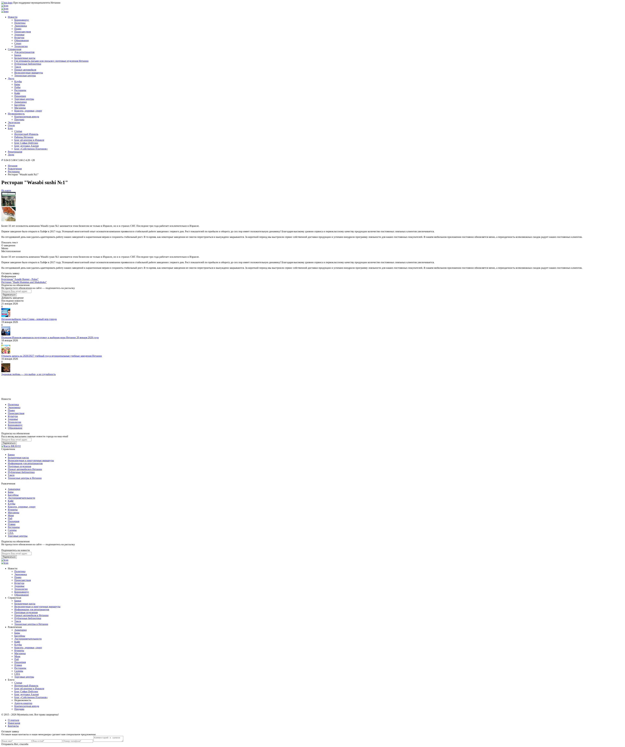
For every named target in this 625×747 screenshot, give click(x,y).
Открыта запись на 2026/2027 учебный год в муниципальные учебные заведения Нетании (51, 355)
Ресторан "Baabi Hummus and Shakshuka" (24, 282)
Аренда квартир (23, 703)
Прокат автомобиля (25, 69)
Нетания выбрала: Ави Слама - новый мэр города (29, 319)
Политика (19, 22)
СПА (11, 533)
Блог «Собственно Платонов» (31, 148)
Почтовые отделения (19, 466)
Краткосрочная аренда (26, 116)
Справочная (14, 49)
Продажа (19, 119)
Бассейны (19, 104)
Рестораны (20, 90)
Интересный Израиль (26, 134)
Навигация (14, 723)
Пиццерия (13, 521)
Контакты (13, 726)
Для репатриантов (24, 52)
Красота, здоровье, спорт (28, 110)
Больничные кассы (24, 58)
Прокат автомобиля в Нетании (25, 469)
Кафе (17, 93)
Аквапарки (20, 102)
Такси (17, 66)
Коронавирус (21, 20)
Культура (19, 37)
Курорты (13, 509)
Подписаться (9, 294)
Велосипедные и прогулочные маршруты (31, 460)
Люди (11, 154)
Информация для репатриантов (25, 463)
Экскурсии (14, 122)
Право (17, 28)
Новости (12, 17)
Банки (17, 55)
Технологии (21, 46)
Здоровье (19, 34)
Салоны (12, 530)
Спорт (17, 43)
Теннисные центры (25, 75)
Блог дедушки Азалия (26, 145)
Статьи (18, 131)
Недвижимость (16, 113)
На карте (6, 190)
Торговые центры (24, 99)
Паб (10, 518)
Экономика (20, 25)
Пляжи (11, 524)
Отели (11, 125)
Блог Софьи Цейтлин (26, 143)
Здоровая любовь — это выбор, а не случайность (28, 374)
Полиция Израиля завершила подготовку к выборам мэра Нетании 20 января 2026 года (50, 337)
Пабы (17, 87)
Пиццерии (20, 96)
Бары (17, 84)
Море (11, 515)
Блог (10, 128)
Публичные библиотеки (27, 63)
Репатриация (15, 151)
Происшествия (22, 31)
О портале (13, 720)
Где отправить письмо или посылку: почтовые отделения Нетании (51, 61)
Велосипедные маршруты (28, 72)
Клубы (18, 81)
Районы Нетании (23, 137)
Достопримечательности (21, 497)
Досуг (11, 78)
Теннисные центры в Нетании (25, 478)
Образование (21, 40)
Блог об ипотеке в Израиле (29, 140)
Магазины (20, 107)
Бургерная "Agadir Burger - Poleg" (20, 279)
